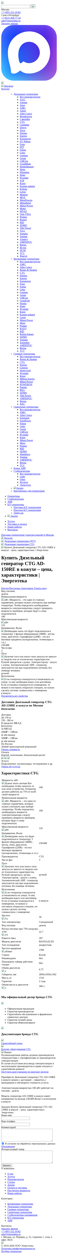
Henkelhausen (27, 166)
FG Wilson (25, 141)
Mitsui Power (26, 205)
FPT (22, 147)
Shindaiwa (25, 454)
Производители (15, 1179)
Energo (23, 136)
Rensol (23, 219)
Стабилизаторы (22, 471)
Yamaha (24, 233)
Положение (8, 1146)
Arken (23, 111)
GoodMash (25, 164)
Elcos (22, 130)
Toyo (22, 231)
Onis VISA (25, 214)
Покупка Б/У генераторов (27, 510)
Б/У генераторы (15, 504)
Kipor (23, 183)
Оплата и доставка (17, 1187)
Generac (24, 367)
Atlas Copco (26, 113)
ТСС (22, 253)
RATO (23, 328)
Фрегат (23, 256)
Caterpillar (25, 119)
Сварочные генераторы (26, 406)
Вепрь (23, 245)
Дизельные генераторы (26, 94)
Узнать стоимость (10, 749)
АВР (9, 501)
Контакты (12, 529)
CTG (22, 122)
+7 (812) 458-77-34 (11, 18)
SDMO (23, 225)
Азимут (24, 239)
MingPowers (26, 200)
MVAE (23, 211)
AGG (22, 99)
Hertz (22, 169)
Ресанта (24, 482)
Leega (23, 191)
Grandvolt (25, 300)
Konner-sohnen (27, 186)
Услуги (11, 521)
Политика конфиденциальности (18, 1248)
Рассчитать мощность (18, 1190)
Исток (23, 247)
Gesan (23, 158)
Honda (23, 303)
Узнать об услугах (10, 766)
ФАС (22, 404)
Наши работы (14, 527)
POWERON (26, 384)
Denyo (23, 127)
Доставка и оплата (17, 524)
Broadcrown (26, 116)
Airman (23, 102)
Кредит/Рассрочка (11, 588)
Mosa (22, 323)
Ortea (22, 479)
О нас (10, 1173)
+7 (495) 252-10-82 (11, 12)
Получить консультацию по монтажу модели (25, 1071)
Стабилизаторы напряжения (22, 1215)
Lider (22, 476)
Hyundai (24, 178)
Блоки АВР (20, 468)
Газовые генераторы (24, 353)
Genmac (24, 155)
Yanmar (23, 236)
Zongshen (25, 342)
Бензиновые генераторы (26, 259)
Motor (23, 208)
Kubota (23, 189)
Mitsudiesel (25, 203)
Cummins (24, 124)
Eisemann (24, 418)
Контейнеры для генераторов (29, 491)
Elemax (23, 133)
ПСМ (23, 250)
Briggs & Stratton (28, 270)
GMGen (24, 161)
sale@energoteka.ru (11, 20)
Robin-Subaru (27, 334)
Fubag (23, 150)
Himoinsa (24, 172)
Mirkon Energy (27, 379)
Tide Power (25, 228)
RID (22, 222)
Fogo (22, 144)
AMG (23, 108)
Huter (22, 175)
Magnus (24, 194)
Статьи (11, 1182)
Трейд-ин (19, 513)
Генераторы (13, 496)
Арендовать (27, 588)
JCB (22, 180)
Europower (25, 138)
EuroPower (25, 420)
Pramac (23, 217)
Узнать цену (40, 588)
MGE (22, 197)
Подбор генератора (11, 1251)
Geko (22, 152)
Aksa (22, 105)
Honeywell (25, 370)
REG (22, 390)
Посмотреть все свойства (14, 696)
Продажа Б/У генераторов (27, 507)
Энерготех (25, 485)
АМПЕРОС (26, 242)
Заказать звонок (9, 23)
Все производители (30, 97)
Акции (19, 488)
